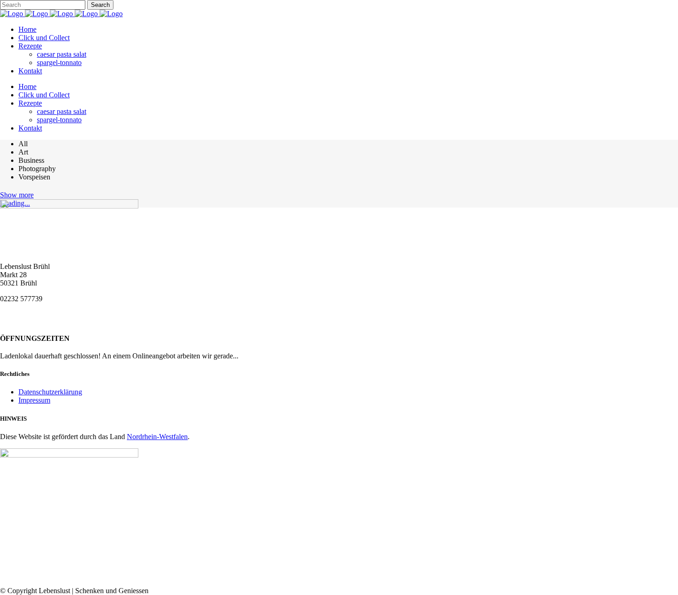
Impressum (34, 400)
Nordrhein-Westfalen (157, 436)
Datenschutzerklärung (50, 392)
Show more (17, 195)
